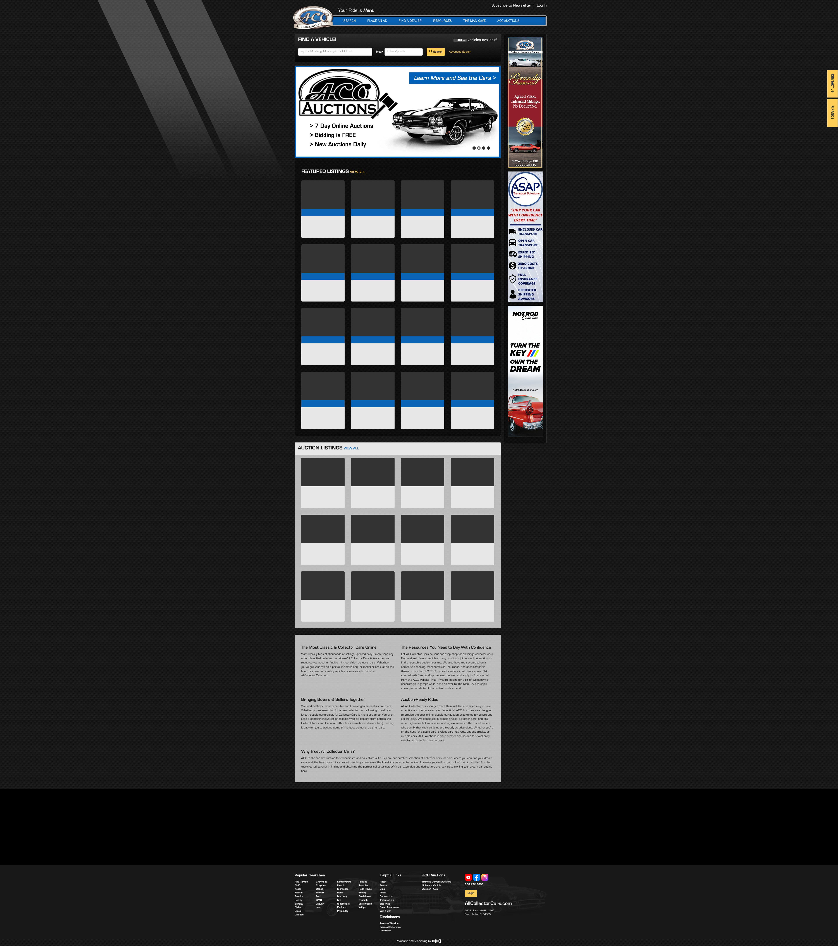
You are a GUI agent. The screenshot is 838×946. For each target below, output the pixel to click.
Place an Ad (377, 20)
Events (383, 885)
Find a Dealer (410, 20)
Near (379, 52)
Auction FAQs (430, 889)
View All (357, 172)
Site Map (385, 904)
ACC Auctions (508, 20)
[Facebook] (476, 877)
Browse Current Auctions (436, 882)
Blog (382, 889)
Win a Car (385, 911)
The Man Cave (474, 20)
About (383, 882)
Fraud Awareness (389, 907)
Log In (542, 6)
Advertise (385, 931)
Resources (442, 20)
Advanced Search (460, 52)
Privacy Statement (390, 927)
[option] (398, 111)
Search (349, 20)
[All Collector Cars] (313, 17)
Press (383, 893)
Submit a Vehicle (431, 885)
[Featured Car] (398, 111)
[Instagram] (484, 877)
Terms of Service (389, 923)
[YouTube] (468, 877)
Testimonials (387, 900)
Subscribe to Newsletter (511, 6)
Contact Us (386, 896)
